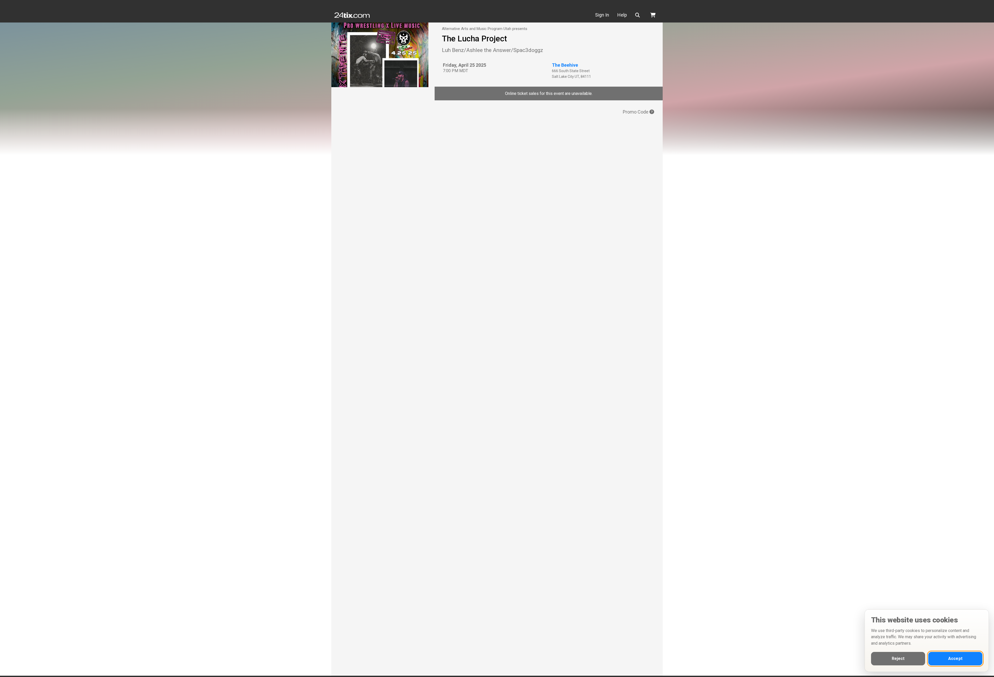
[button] (638, 15)
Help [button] (622, 15)
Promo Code (636, 112)
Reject (898, 658)
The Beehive (565, 65)
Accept (955, 658)
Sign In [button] (602, 15)
